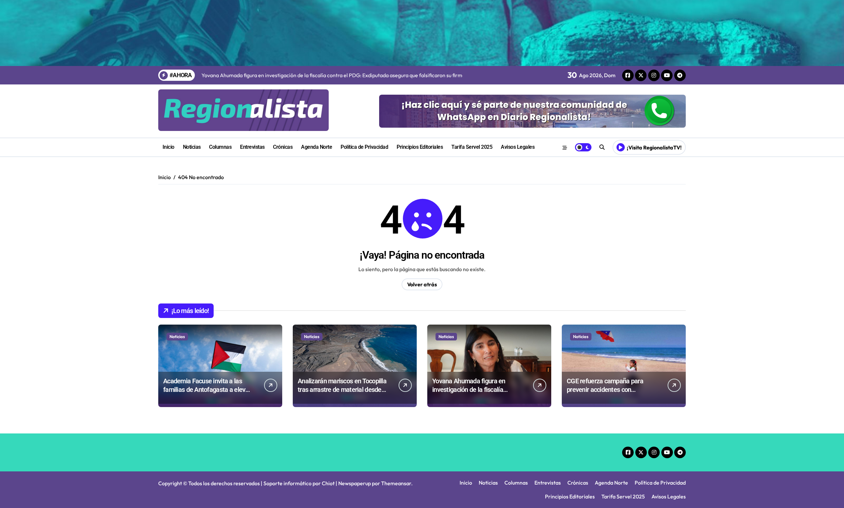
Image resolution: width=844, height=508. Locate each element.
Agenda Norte (316, 147)
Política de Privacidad (364, 147)
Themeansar (396, 483)
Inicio (168, 147)
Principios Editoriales (420, 147)
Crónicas (282, 147)
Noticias (192, 147)
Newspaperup (354, 483)
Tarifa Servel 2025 (471, 147)
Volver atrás (422, 284)
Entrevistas (252, 147)
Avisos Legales (517, 147)
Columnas (220, 147)
